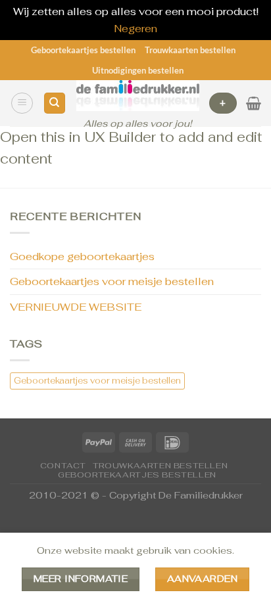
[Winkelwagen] (253, 103)
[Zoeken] (54, 103)
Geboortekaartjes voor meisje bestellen (112, 281)
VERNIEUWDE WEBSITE (75, 307)
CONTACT (63, 465)
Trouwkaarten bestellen (190, 50)
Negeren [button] (135, 28)
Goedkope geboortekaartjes (82, 256)
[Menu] (22, 103)
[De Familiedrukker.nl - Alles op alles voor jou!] (137, 95)
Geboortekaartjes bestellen (83, 50)
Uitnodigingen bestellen (138, 70)
